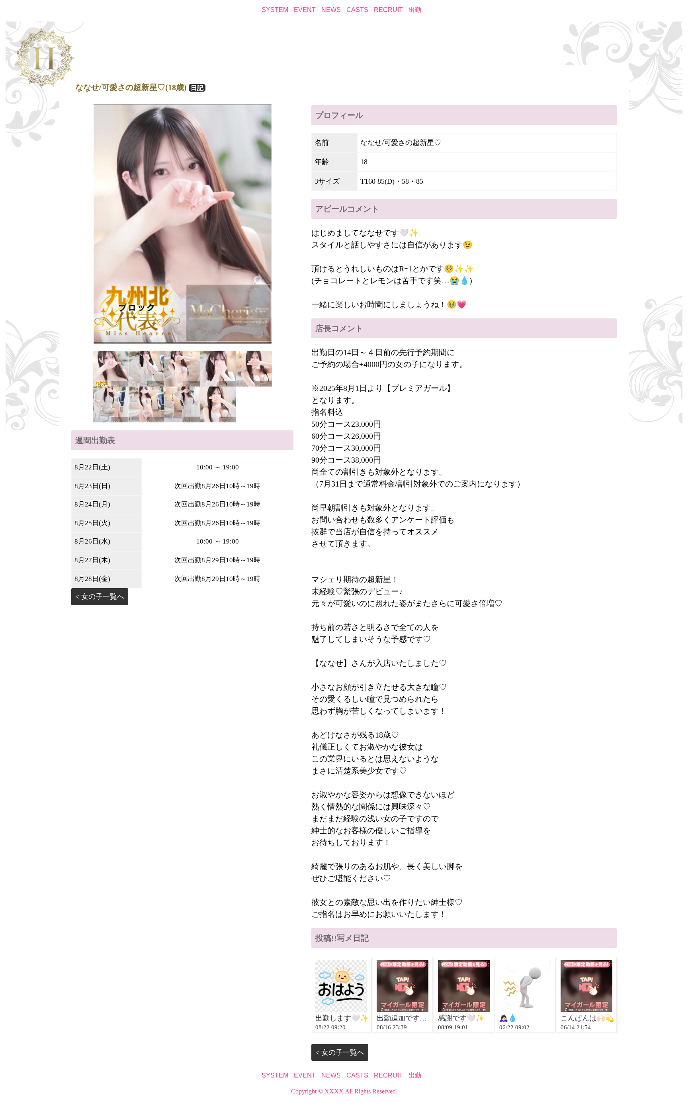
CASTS (357, 9)
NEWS (331, 9)
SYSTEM (275, 9)
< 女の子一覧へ (99, 597)
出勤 (414, 9)
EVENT (305, 9)
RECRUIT (388, 9)
